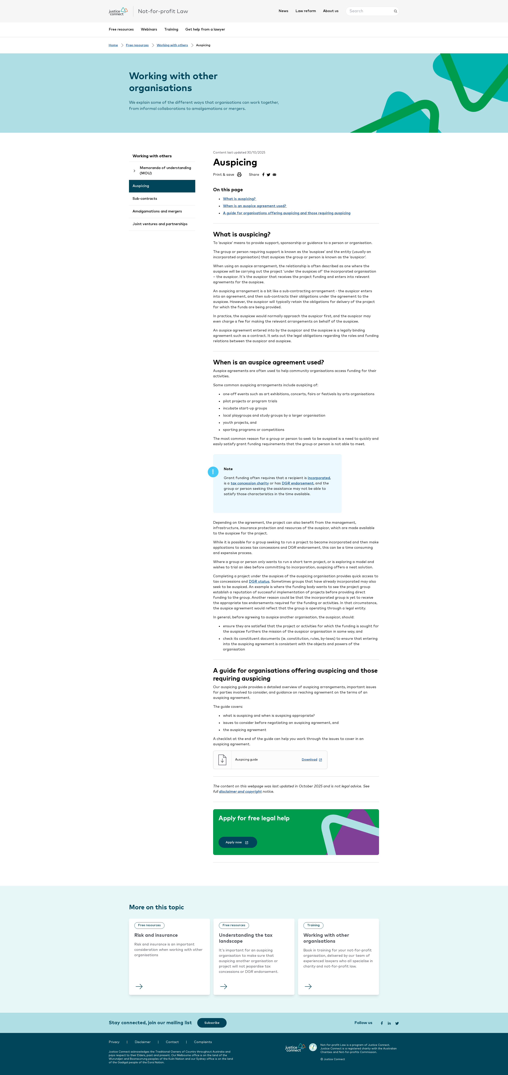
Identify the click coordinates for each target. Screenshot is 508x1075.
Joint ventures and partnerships (160, 224)
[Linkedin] (389, 1023)
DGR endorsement (298, 483)
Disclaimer (143, 1042)
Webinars (149, 29)
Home (113, 45)
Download (309, 759)
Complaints (203, 1042)
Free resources (121, 29)
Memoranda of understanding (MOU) (165, 170)
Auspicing (141, 186)
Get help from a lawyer (205, 29)
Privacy (114, 1042)
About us (331, 11)
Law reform (305, 11)
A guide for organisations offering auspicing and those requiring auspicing (286, 213)
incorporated (319, 478)
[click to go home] (148, 11)
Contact (172, 1042)
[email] (274, 174)
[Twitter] (269, 174)
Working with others (172, 45)
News (283, 11)
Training (171, 29)
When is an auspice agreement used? (255, 206)
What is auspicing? (239, 199)
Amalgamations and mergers (157, 211)
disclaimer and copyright (240, 792)
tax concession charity (250, 483)
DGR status (259, 581)
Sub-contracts (145, 199)
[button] (372, 11)
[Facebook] (263, 174)
